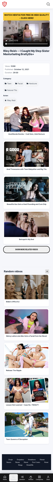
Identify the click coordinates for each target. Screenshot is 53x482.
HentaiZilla (29, 465)
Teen (9, 83)
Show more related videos (26, 249)
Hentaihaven (32, 460)
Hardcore (33, 83)
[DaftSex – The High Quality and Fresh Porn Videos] (4, 4)
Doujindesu (20, 460)
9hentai (17, 462)
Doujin (10, 460)
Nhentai (42, 460)
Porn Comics (36, 462)
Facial (20, 83)
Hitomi (26, 462)
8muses (9, 462)
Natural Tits (12, 90)
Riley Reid (11, 100)
